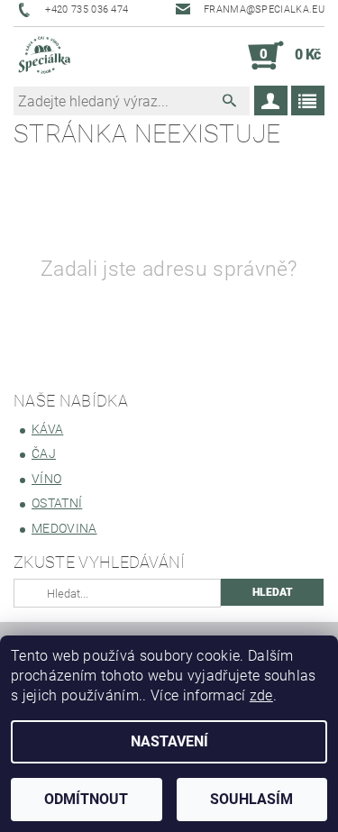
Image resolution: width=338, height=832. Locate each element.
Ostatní (57, 503)
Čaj (44, 453)
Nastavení (169, 741)
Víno (46, 478)
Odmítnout (86, 799)
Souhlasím (251, 799)
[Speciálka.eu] (44, 55)
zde (261, 695)
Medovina (64, 528)
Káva (47, 429)
